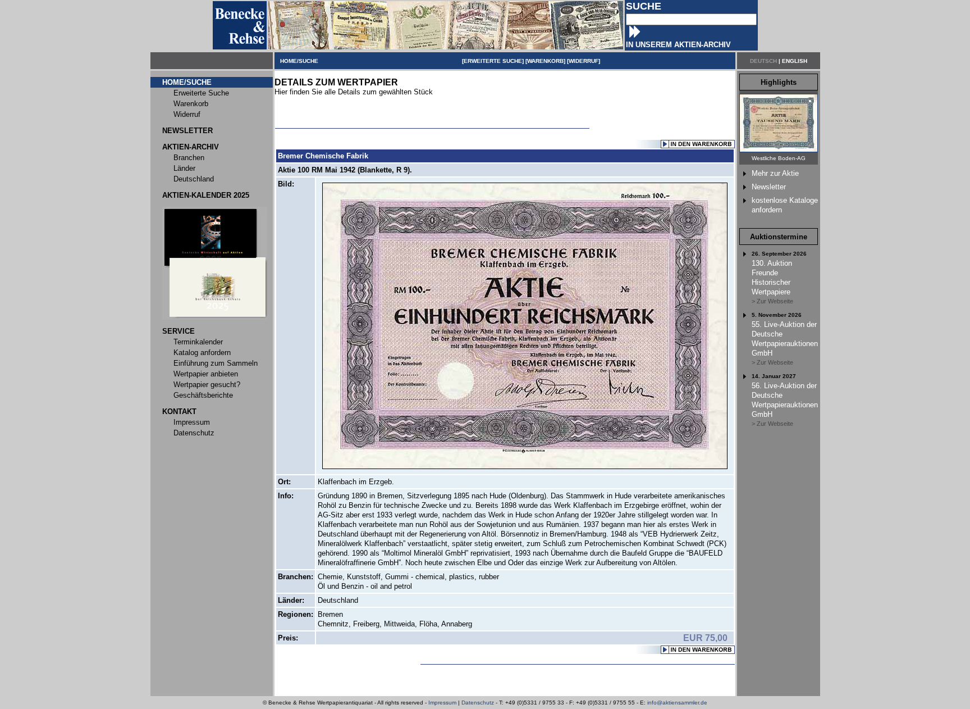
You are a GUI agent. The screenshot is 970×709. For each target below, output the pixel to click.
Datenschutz (477, 702)
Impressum (442, 702)
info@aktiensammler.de (677, 702)
